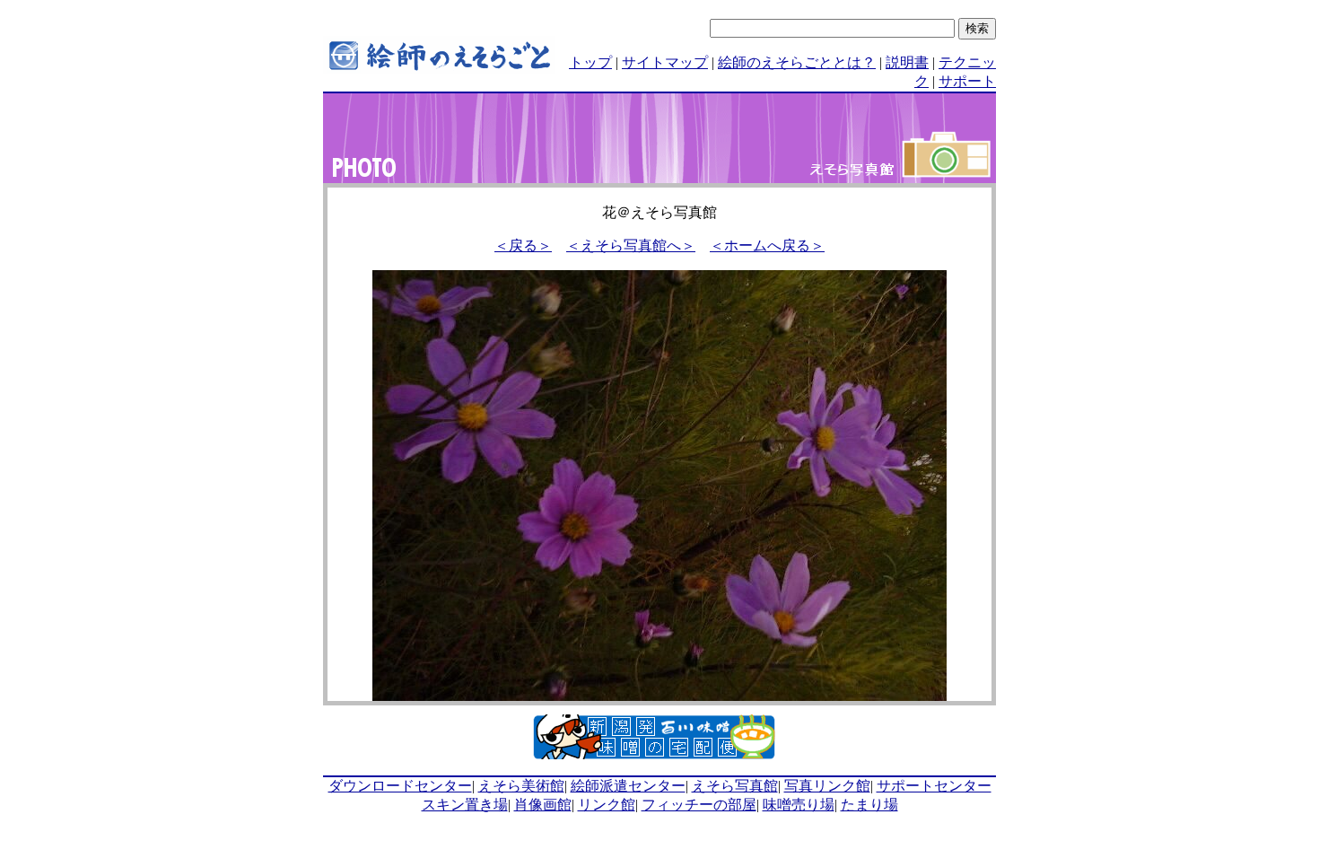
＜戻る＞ (523, 245)
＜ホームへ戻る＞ (767, 245)
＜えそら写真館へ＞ (630, 245)
